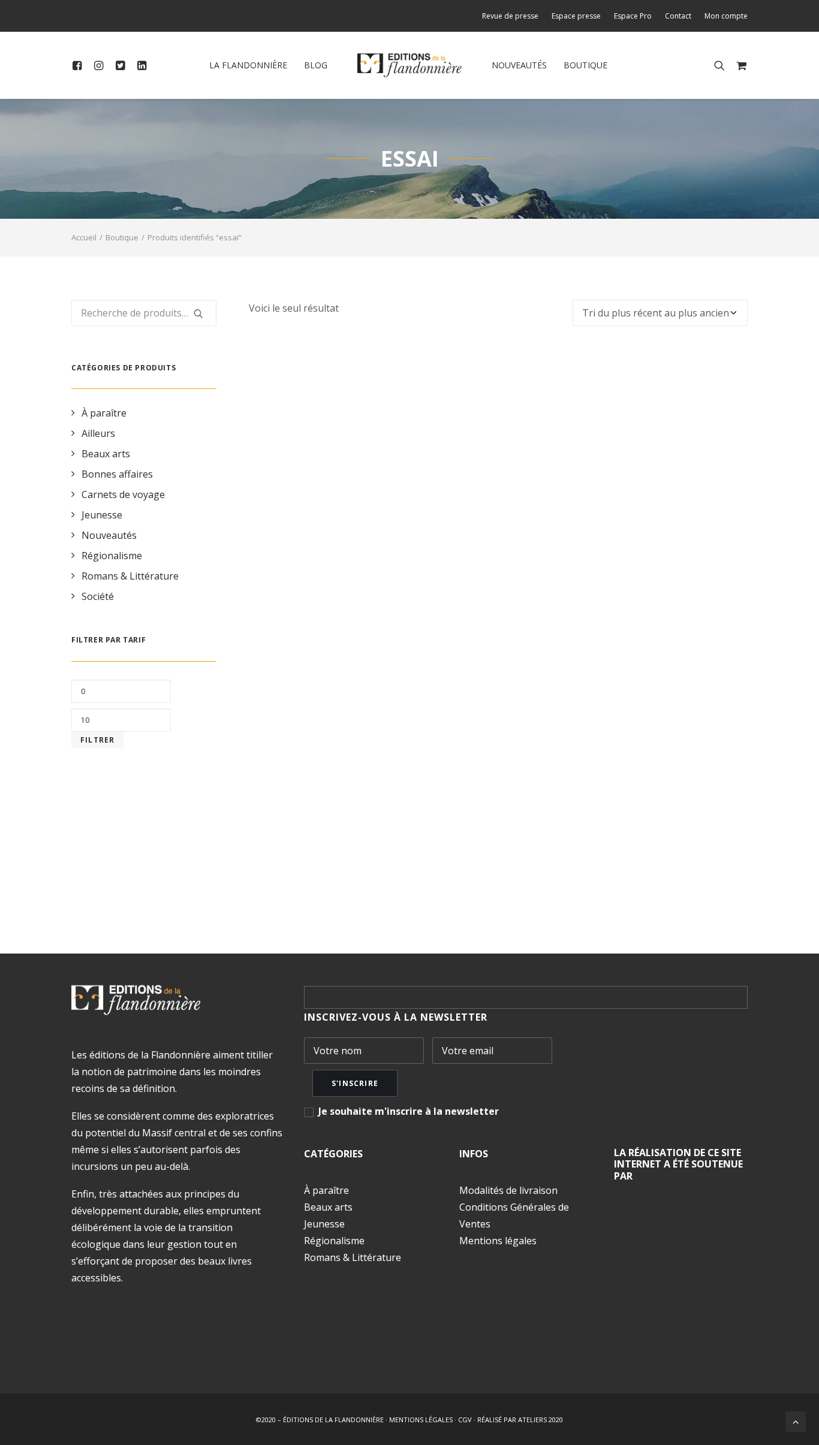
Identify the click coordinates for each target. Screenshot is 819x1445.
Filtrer (97, 740)
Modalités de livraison (508, 1190)
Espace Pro (633, 16)
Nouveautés (519, 65)
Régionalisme (112, 555)
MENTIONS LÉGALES (421, 1419)
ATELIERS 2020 (540, 1419)
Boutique (585, 65)
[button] (79, 65)
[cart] (739, 65)
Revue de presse (510, 16)
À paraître (104, 413)
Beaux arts (106, 453)
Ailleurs (98, 433)
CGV (465, 1419)
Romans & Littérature (130, 576)
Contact (678, 16)
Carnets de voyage (123, 494)
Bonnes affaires (117, 474)
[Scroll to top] (795, 1420)
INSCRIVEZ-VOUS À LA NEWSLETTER (395, 1017)
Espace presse (576, 16)
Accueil (84, 237)
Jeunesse (102, 514)
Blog (315, 65)
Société (98, 596)
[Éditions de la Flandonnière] (409, 65)
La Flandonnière (248, 65)
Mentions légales (498, 1240)
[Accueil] (135, 1000)
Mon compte (726, 16)
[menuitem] (513, 16)
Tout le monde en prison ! (498, 863)
